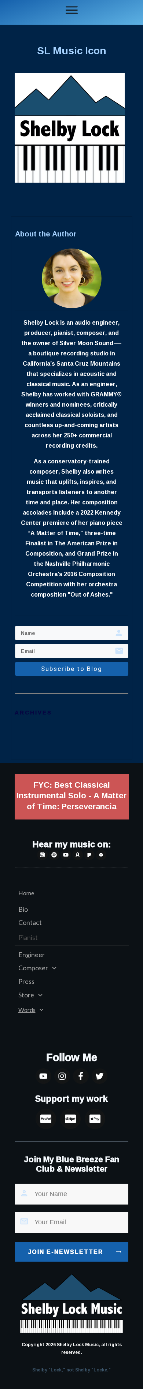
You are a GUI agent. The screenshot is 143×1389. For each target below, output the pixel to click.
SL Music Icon (71, 50)
